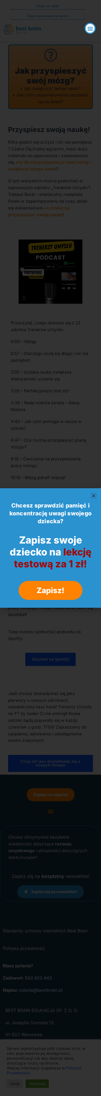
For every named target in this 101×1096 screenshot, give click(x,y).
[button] (90, 28)
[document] (50, 548)
